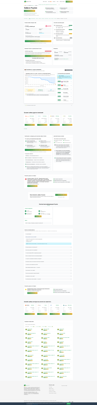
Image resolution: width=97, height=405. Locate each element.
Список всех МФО (62, 333)
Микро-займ (70, 305)
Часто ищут (32, 326)
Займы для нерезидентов (32, 333)
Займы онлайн (45, 1)
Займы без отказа (30, 337)
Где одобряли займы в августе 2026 (49, 376)
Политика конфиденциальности (44, 400)
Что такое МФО (30, 359)
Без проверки (62, 341)
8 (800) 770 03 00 (29, 211)
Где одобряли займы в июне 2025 (33, 350)
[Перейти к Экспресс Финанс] (64, 96)
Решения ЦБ (56, 59)
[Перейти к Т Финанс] (64, 100)
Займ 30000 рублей (30, 355)
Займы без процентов (47, 333)
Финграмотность (50, 326)
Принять (68, 403)
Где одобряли (44, 326)
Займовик (32, 305)
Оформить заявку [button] (38, 216)
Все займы (25, 128)
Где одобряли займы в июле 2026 (33, 376)
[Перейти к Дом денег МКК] (64, 89)
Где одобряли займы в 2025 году (49, 350)
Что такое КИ (46, 359)
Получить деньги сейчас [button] (30, 10)
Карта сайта (37, 400)
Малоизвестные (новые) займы (64, 337)
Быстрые (45, 341)
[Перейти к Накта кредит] (64, 92)
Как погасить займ (61, 194)
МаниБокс (57, 305)
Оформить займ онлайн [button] (39, 149)
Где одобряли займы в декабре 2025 (33, 363)
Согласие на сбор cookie (52, 400)
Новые (57, 1)
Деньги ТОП (27, 385)
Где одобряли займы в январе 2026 (49, 363)
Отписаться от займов (52, 391)
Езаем (46, 305)
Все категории (27, 326)
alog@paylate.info (43, 211)
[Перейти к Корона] (64, 85)
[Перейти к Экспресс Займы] (64, 81)
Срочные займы (30, 341)
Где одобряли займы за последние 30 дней (65, 350)
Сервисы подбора (62, 1)
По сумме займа (38, 326)
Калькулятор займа (64, 385)
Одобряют (54, 1)
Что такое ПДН (62, 355)
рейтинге (32, 5)
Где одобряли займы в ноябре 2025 (65, 359)
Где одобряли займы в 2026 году (65, 363)
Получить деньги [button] (69, 1)
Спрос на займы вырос (63, 376)
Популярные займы (47, 337)
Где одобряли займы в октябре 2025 (49, 355)
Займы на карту (51, 388)
